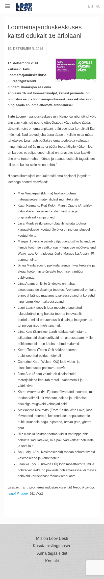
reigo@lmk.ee (18, 493)
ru (97, 6)
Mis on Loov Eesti (52, 539)
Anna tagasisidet (52, 553)
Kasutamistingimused (52, 546)
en (90, 6)
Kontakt (52, 561)
